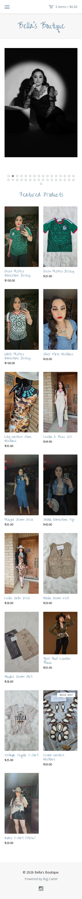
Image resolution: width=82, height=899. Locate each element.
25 (43, 180)
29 (60, 180)
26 (47, 180)
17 (9, 180)
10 (47, 176)
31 (69, 180)
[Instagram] (41, 888)
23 (34, 180)
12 (56, 176)
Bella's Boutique (41, 26)
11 (52, 176)
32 (73, 180)
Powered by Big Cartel (41, 879)
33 (41, 184)
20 (21, 180)
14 (65, 176)
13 (60, 176)
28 (56, 180)
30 (65, 180)
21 (26, 180)
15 (69, 176)
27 (52, 180)
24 (39, 180)
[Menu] (7, 6)
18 (13, 180)
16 (73, 176)
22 (30, 180)
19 (17, 180)
